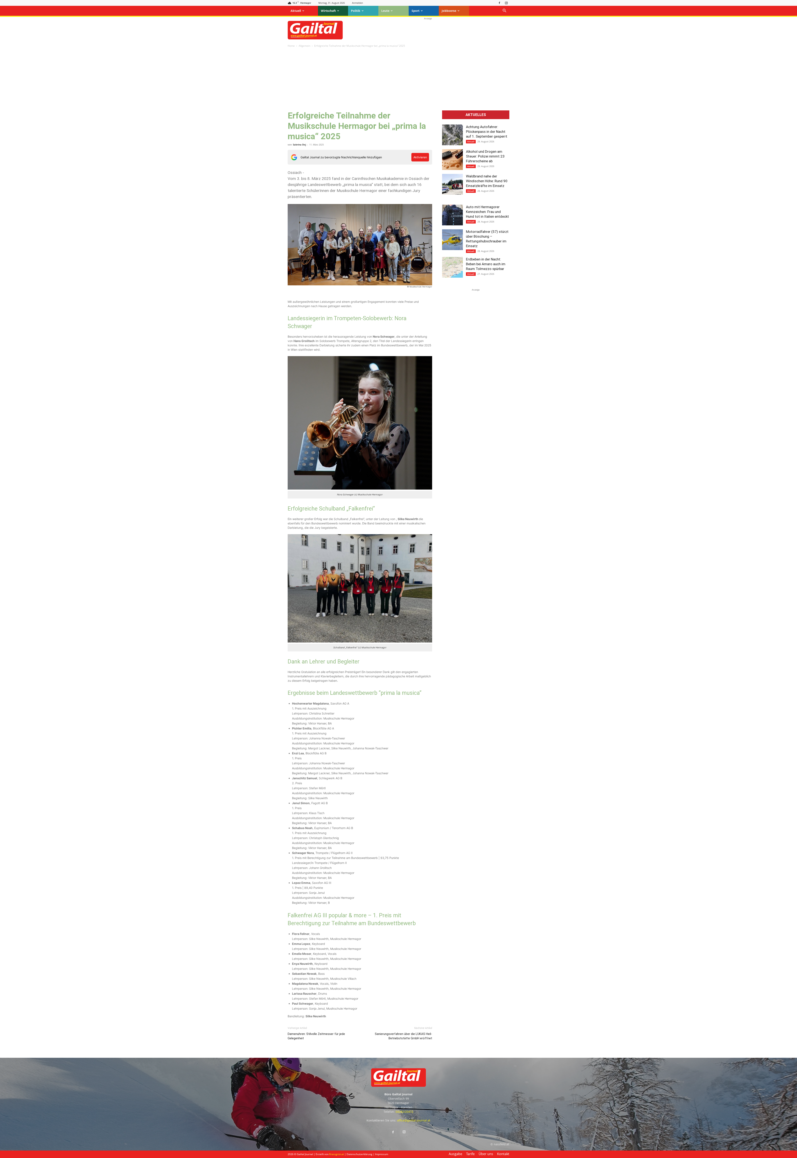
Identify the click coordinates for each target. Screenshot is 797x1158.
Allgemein (304, 46)
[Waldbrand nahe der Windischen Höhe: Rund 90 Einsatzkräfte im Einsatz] (452, 184)
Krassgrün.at (336, 1154)
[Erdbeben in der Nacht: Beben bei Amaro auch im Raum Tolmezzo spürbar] (452, 267)
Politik (355, 11)
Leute (385, 11)
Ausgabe (455, 1154)
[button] (504, 11)
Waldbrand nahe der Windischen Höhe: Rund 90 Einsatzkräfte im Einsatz (486, 181)
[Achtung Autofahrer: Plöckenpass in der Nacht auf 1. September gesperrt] (452, 135)
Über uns (486, 1154)
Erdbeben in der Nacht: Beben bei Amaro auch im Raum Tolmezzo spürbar (485, 264)
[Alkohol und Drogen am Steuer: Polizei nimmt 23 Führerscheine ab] (452, 159)
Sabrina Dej (299, 144)
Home (291, 46)
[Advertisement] (428, 30)
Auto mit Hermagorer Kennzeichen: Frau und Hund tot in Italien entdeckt (487, 212)
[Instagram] (506, 3)
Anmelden (357, 2)
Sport (415, 11)
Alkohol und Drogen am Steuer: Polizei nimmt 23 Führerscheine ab (485, 156)
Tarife (470, 1154)
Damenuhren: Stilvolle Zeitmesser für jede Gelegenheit (316, 1036)
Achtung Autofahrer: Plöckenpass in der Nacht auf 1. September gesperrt (486, 131)
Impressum (381, 1154)
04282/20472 (404, 1112)
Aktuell (296, 11)
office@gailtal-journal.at (413, 1120)
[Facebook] (499, 3)
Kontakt (503, 1154)
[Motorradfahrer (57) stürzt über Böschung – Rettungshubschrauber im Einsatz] (452, 239)
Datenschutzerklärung (359, 1154)
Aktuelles (476, 115)
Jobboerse (449, 11)
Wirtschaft (328, 11)
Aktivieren (420, 157)
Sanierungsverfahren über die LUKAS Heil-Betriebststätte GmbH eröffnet (403, 1036)
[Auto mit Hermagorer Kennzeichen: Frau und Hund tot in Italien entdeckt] (452, 215)
